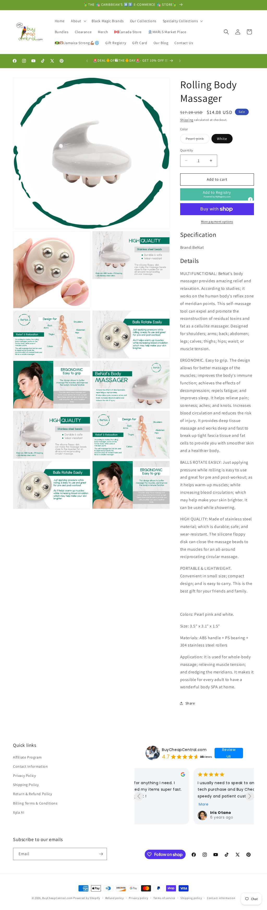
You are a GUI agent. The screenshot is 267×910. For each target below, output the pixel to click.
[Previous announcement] (87, 61)
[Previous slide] (139, 796)
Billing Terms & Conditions (35, 803)
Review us (229, 753)
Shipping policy (191, 898)
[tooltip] (250, 199)
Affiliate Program (27, 757)
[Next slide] (249, 796)
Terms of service (164, 898)
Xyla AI (18, 812)
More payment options (217, 222)
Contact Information (30, 766)
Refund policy (114, 898)
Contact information (221, 898)
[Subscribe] (101, 854)
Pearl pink (197, 139)
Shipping (186, 120)
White (222, 138)
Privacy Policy (24, 775)
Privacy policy (138, 898)
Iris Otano (161, 812)
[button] (78, 20)
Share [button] (190, 703)
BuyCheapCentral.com (184, 749)
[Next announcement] (180, 61)
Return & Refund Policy (32, 793)
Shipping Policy (26, 784)
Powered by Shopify (86, 898)
